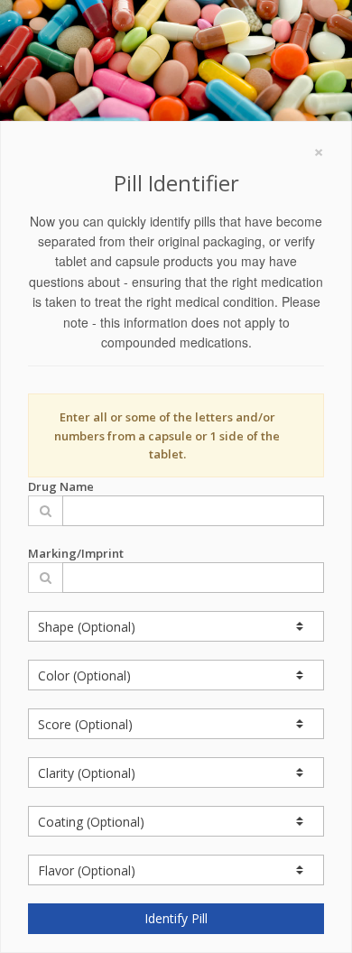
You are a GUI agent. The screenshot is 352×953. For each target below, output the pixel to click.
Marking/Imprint (76, 553)
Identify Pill (176, 918)
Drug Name (61, 486)
